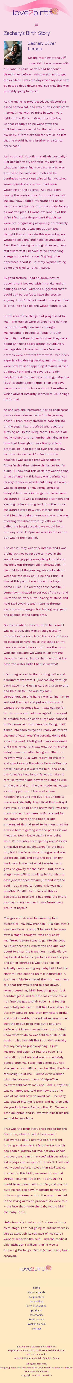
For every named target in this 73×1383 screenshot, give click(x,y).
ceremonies (37, 1315)
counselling (36, 1301)
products (36, 1310)
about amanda (36, 1292)
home (36, 1287)
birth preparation (37, 1306)
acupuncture (36, 1297)
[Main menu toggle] (36, 25)
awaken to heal (37, 1324)
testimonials (36, 1319)
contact (36, 1328)
